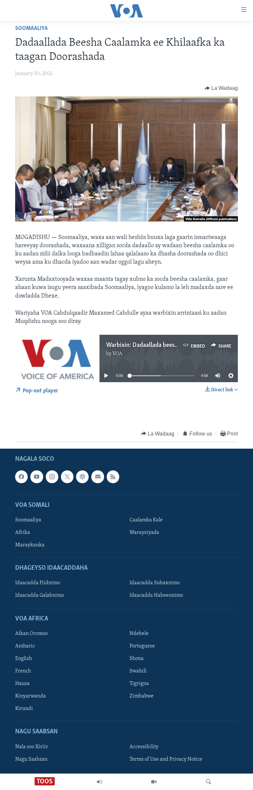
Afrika (22, 532)
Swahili (138, 671)
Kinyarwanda (30, 696)
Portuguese (142, 646)
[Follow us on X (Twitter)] (67, 476)
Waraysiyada (144, 532)
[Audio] (99, 782)
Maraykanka (29, 545)
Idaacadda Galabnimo (39, 595)
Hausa (22, 683)
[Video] (154, 782)
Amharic (25, 646)
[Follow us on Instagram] (52, 476)
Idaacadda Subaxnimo (154, 583)
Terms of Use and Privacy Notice (165, 759)
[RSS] (113, 476)
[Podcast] (82, 476)
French (23, 671)
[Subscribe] (97, 476)
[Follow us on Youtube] (36, 476)
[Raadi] (208, 782)
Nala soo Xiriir (31, 747)
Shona (136, 658)
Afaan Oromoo (31, 633)
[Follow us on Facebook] (21, 476)
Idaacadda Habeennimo (156, 595)
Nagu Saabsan (31, 759)
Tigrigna (139, 683)
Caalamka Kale (146, 520)
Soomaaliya (31, 29)
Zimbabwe (141, 696)
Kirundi (24, 708)
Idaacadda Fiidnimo (37, 583)
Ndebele (139, 633)
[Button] (221, 88)
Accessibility (143, 747)
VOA (117, 353)
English (23, 658)
